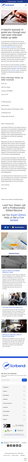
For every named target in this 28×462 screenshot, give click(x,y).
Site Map (22, 455)
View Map (24, 442)
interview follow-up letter (8, 47)
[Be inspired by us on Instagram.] (14, 445)
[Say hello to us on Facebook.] (11, 445)
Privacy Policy (10, 435)
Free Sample (17, 219)
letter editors (17, 66)
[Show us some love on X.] (8, 445)
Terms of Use (6, 455)
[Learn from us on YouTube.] (20, 445)
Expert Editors (18, 214)
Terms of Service (18, 435)
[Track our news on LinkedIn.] (17, 445)
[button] (26, 5)
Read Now (14, 244)
